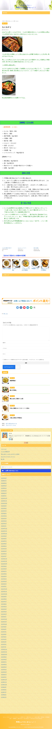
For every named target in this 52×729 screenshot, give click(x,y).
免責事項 (14, 718)
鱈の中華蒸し (13, 390)
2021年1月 (3, 647)
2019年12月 (4, 679)
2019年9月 (3, 687)
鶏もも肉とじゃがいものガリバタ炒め (10, 454)
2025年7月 (3, 511)
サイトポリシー (16, 717)
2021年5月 (3, 636)
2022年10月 (4, 594)
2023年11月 (4, 561)
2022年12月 (4, 589)
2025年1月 (3, 526)
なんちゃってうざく (22, 247)
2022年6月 (4, 604)
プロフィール (9, 717)
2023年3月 (4, 581)
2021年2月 (3, 644)
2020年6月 (4, 664)
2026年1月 (3, 495)
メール (4, 348)
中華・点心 (5, 313)
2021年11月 (4, 621)
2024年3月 (4, 551)
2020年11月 (4, 652)
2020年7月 (3, 662)
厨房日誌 (42, 717)
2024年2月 (4, 553)
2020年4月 (4, 669)
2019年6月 (3, 694)
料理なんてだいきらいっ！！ (26, 7)
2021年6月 (3, 634)
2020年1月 (3, 677)
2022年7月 (3, 601)
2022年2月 (4, 614)
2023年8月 (4, 568)
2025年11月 (4, 500)
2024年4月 (4, 548)
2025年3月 (4, 521)
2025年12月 (4, 498)
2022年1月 (3, 616)
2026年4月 (4, 488)
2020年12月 (4, 649)
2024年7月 (3, 541)
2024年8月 (4, 538)
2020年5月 (4, 667)
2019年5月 (3, 697)
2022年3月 (4, 611)
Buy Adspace (26, 718)
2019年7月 (3, 692)
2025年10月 (4, 503)
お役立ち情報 (37, 717)
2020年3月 (4, 672)
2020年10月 (4, 654)
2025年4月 (4, 518)
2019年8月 (3, 689)
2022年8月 (4, 599)
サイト (4, 353)
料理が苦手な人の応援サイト (26, 724)
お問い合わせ (20, 718)
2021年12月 (4, 619)
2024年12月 (4, 528)
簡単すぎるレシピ (30, 717)
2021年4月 (3, 639)
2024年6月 (4, 543)
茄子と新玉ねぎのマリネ (11, 423)
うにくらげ (3, 449)
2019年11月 (4, 682)
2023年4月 (4, 579)
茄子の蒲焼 (36, 247)
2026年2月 (4, 493)
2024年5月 (4, 546)
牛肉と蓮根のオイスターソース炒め (19, 408)
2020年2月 (4, 674)
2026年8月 (4, 478)
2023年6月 (4, 574)
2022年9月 (4, 596)
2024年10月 (4, 533)
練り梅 (2, 459)
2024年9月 (4, 536)
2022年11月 (4, 591)
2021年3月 (3, 642)
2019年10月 (4, 684)
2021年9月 (3, 626)
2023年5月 (4, 576)
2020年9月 (4, 657)
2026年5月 (4, 485)
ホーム (4, 717)
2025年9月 (4, 506)
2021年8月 (3, 629)
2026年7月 (3, 480)
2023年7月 (3, 571)
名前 (4, 342)
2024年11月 (4, 531)
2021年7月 (3, 631)
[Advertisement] (26, 109)
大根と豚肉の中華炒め (16, 418)
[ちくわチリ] (27, 307)
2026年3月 (4, 490)
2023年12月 (4, 558)
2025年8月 (4, 508)
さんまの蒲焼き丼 (5, 451)
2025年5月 (4, 516)
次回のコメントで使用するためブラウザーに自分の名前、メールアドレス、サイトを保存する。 (24, 359)
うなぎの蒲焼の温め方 (7, 247)
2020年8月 (4, 659)
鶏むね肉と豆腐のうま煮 (16, 398)
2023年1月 (3, 586)
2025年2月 (4, 523)
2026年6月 (4, 483)
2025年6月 (4, 513)
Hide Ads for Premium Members (36, 718)
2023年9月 (4, 566)
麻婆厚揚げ (13, 380)
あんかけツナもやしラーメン (8, 456)
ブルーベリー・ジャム (11, 425)
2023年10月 (4, 563)
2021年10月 (4, 624)
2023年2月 (4, 584)
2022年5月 (4, 606)
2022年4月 (4, 609)
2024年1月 (3, 556)
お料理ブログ (22, 717)
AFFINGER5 (41, 727)
